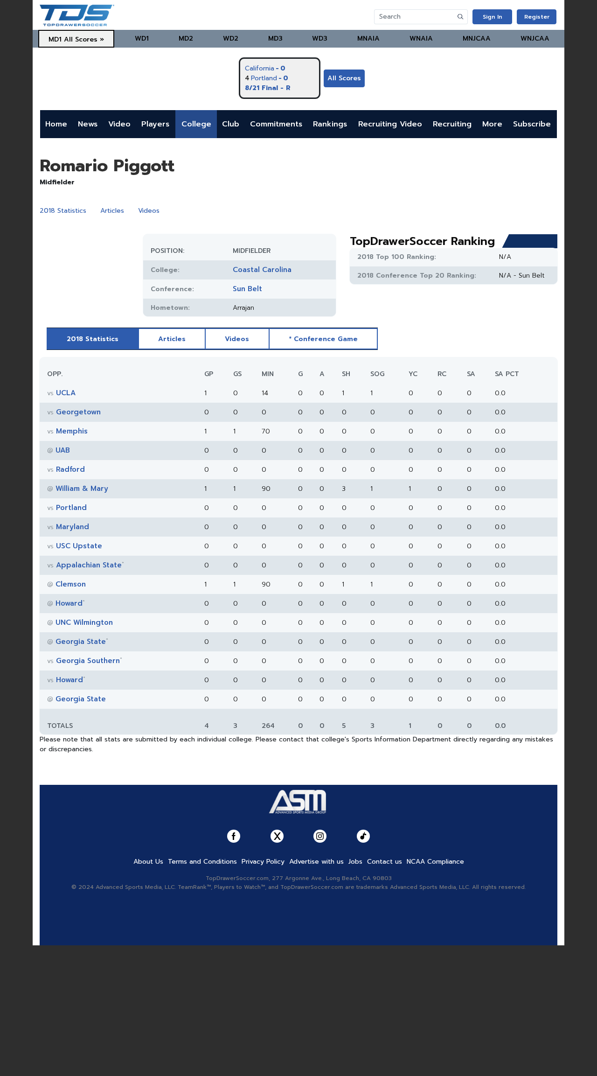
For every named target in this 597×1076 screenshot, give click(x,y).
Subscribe (532, 124)
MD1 (55, 39)
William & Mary (82, 488)
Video (119, 124)
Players (155, 124)
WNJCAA (535, 38)
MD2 (186, 38)
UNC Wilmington (84, 622)
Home (56, 124)
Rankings (330, 124)
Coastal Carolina (262, 270)
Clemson (71, 584)
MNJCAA (477, 38)
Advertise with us (316, 861)
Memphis (72, 431)
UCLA (66, 393)
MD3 (275, 38)
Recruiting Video (390, 124)
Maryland (72, 527)
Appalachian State (89, 565)
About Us (148, 861)
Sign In (492, 17)
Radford (70, 469)
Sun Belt (247, 289)
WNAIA (421, 38)
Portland (71, 508)
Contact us (384, 861)
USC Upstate (79, 546)
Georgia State (81, 641)
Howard (69, 603)
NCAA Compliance (435, 861)
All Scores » (84, 39)
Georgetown (78, 412)
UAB (63, 450)
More (492, 124)
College (196, 124)
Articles (112, 211)
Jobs (355, 861)
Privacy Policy (263, 861)
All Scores (344, 78)
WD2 (230, 38)
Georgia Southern (88, 661)
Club (230, 124)
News (87, 124)
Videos (149, 211)
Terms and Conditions (202, 861)
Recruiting (452, 124)
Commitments (276, 124)
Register (536, 17)
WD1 (142, 38)
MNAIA (368, 38)
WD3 (319, 38)
